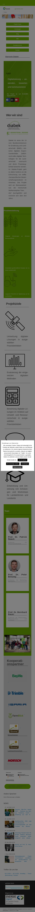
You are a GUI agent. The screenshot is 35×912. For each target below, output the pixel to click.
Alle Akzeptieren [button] (22, 460)
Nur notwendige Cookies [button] (12, 463)
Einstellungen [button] (25, 463)
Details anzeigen (17, 467)
